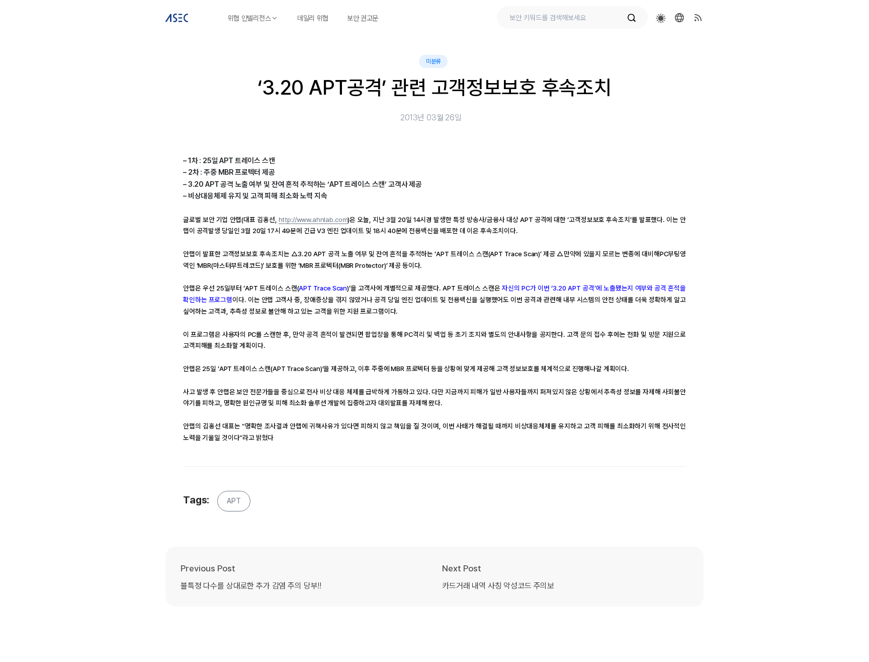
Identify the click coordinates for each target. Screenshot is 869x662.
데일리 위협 (312, 18)
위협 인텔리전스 (249, 18)
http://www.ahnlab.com (313, 219)
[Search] (636, 18)
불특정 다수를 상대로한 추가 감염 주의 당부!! (251, 586)
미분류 (433, 61)
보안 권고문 (362, 18)
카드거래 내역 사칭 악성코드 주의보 (498, 586)
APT (234, 500)
